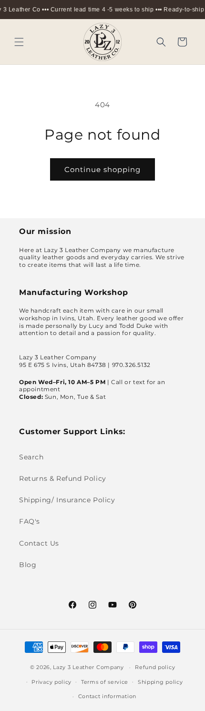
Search (31, 457)
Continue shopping (102, 169)
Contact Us (39, 543)
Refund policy (155, 667)
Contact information (107, 696)
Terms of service (104, 682)
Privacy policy (51, 682)
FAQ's (29, 521)
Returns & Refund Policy (62, 478)
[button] (19, 41)
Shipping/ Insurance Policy (67, 500)
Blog (27, 564)
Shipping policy (160, 682)
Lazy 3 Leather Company (88, 667)
